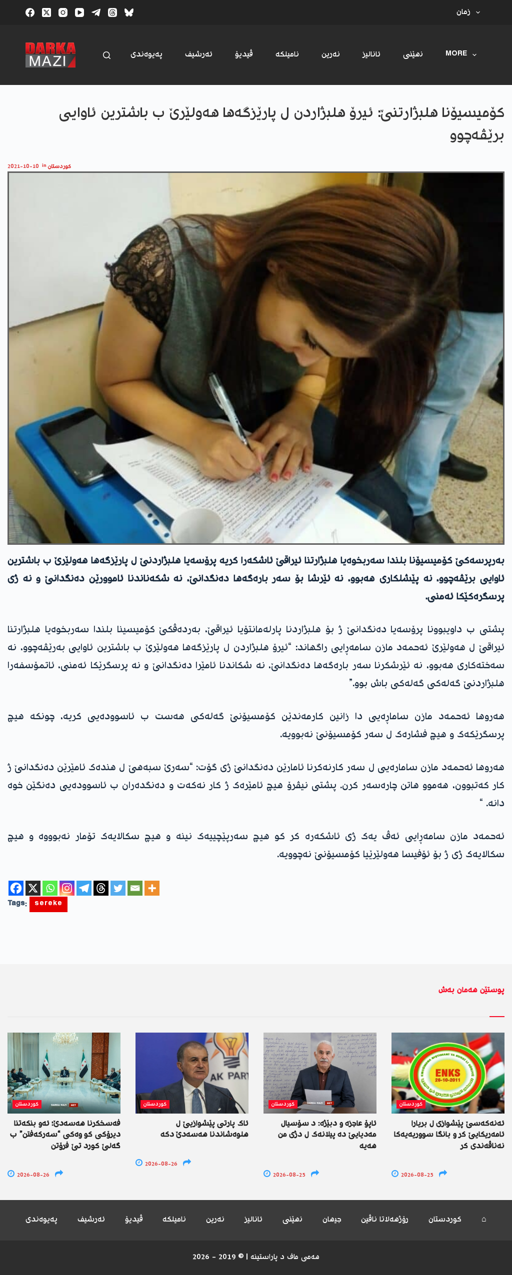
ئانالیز (371, 54)
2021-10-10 (23, 166)
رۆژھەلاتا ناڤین (384, 1220)
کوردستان (59, 166)
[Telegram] (96, 12)
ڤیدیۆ (244, 54)
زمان (463, 12)
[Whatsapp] (50, 888)
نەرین (331, 54)
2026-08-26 (33, 1175)
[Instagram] (63, 12)
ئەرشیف (198, 54)
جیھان (332, 1220)
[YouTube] (79, 12)
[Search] (106, 55)
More (456, 54)
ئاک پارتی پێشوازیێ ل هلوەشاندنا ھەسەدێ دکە (204, 1129)
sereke (48, 904)
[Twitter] (118, 888)
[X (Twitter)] (46, 12)
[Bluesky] (129, 12)
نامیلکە (287, 54)
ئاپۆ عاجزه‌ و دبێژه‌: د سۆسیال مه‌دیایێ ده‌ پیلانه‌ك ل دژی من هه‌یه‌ (327, 1135)
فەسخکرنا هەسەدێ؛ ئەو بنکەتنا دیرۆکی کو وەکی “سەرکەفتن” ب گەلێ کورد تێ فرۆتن (65, 1135)
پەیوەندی (146, 54)
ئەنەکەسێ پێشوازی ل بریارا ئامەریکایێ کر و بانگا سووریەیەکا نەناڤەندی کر (449, 1135)
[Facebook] (30, 12)
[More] (152, 888)
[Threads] (112, 12)
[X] (33, 888)
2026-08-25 (289, 1175)
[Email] (135, 888)
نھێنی (413, 54)
